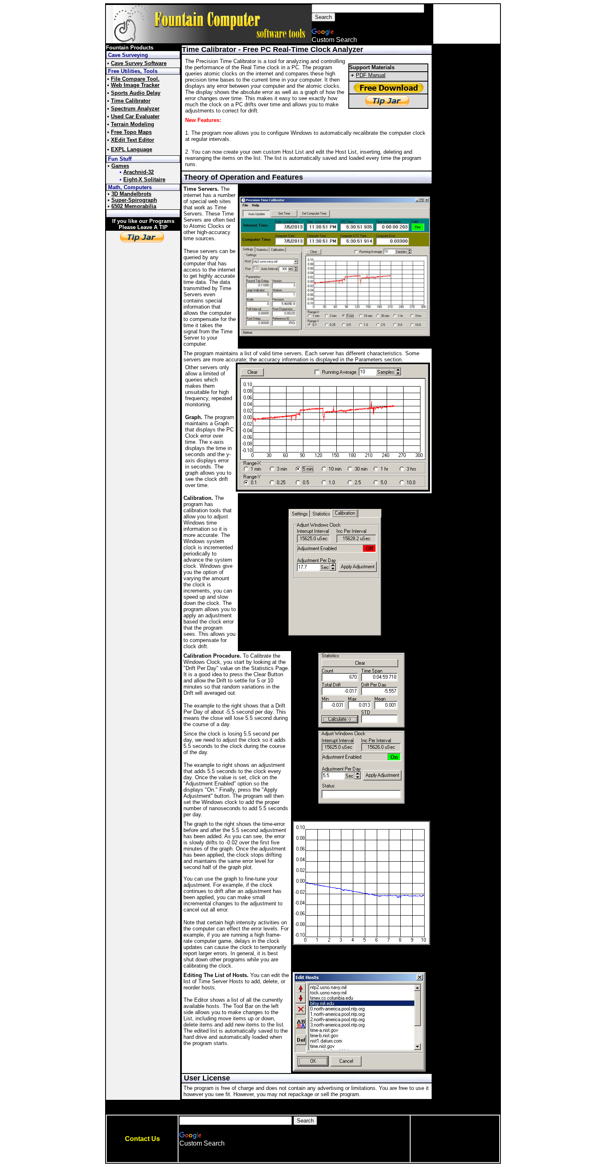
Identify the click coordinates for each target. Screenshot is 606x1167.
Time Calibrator (130, 101)
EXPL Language (131, 149)
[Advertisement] (467, 23)
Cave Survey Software (139, 63)
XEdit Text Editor (132, 140)
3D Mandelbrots (131, 194)
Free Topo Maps (131, 132)
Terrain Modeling (132, 124)
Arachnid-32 (138, 172)
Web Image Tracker (135, 85)
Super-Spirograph (134, 200)
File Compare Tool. (135, 79)
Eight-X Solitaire (144, 179)
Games (120, 166)
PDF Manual (370, 75)
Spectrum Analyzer (135, 108)
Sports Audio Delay (135, 93)
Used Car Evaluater (135, 116)
